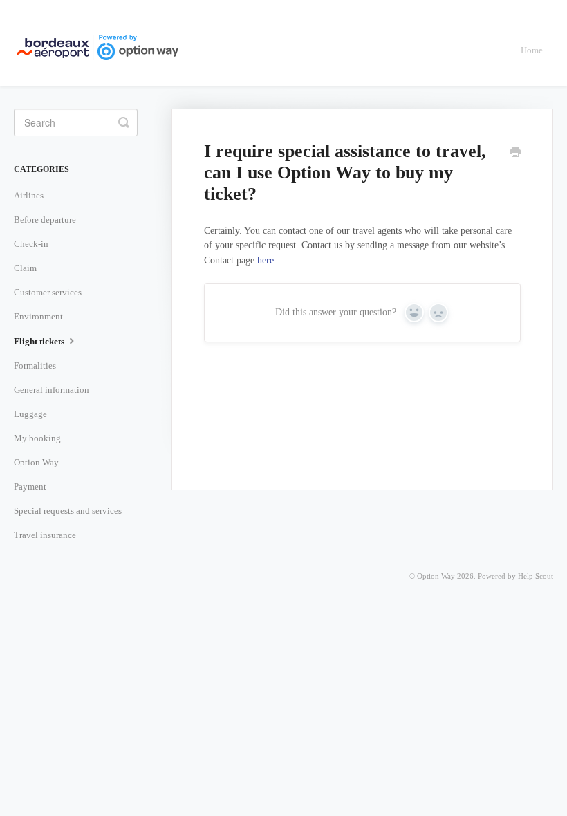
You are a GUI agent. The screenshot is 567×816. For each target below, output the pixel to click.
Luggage (30, 414)
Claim (25, 268)
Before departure (45, 219)
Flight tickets (40, 341)
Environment (38, 316)
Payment (30, 486)
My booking (37, 438)
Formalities (35, 365)
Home (532, 50)
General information (51, 389)
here (265, 260)
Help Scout (535, 576)
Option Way (36, 462)
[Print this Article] (515, 153)
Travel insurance (45, 535)
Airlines (29, 195)
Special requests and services (68, 511)
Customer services (48, 292)
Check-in (31, 244)
